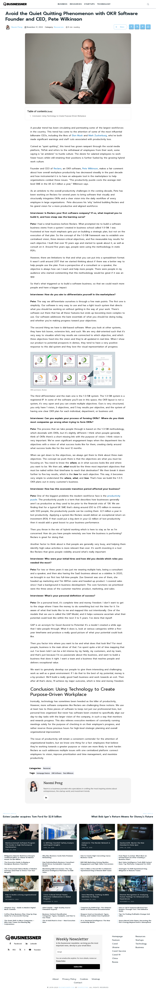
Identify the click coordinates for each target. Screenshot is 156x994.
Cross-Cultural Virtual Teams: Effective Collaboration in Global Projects (57, 897)
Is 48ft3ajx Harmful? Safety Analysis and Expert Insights (59, 844)
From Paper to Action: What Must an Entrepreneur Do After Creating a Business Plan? (133, 857)
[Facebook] (131, 26)
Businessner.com (67, 987)
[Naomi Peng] (8, 27)
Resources (59, 27)
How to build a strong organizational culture (20, 896)
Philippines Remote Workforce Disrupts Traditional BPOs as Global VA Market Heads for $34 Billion (19, 857)
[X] (137, 26)
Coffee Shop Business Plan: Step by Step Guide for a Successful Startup (20, 915)
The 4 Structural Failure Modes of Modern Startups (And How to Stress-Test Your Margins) (20, 870)
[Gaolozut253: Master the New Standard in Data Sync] (135, 832)
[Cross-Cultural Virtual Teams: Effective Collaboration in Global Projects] (59, 883)
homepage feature (43, 773)
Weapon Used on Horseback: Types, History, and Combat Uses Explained (95, 915)
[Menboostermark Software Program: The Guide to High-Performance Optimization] (21, 832)
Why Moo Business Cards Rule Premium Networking (57, 857)
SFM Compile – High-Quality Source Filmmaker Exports (56, 908)
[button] (148, 4)
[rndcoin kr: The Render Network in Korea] (97, 832)
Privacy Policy (60, 961)
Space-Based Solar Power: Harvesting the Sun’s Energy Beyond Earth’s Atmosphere (135, 921)
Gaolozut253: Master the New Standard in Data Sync (132, 844)
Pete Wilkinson (68, 773)
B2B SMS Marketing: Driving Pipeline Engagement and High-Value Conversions (97, 863)
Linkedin (33, 944)
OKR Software (56, 773)
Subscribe (78, 966)
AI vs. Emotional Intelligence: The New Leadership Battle (95, 921)
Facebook (18, 944)
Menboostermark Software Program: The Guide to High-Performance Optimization (20, 845)
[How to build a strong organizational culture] (21, 883)
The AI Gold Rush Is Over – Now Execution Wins (58, 921)
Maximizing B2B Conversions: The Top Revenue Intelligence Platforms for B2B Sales (57, 870)
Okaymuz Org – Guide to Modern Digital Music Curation (20, 908)
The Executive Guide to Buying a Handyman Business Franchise (17, 863)
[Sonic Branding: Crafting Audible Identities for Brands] (97, 883)
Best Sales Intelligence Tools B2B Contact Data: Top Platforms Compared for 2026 (135, 863)
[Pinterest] (142, 26)
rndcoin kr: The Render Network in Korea (96, 844)
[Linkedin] (46, 797)
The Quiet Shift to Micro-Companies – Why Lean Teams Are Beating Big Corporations (19, 922)
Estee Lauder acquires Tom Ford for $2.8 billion (32, 816)
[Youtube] (30, 949)
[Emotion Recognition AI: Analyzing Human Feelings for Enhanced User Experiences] (135, 883)
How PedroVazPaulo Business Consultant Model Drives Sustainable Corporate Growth (58, 864)
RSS (14, 950)
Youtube (37, 950)
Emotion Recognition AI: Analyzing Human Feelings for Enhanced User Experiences (134, 897)
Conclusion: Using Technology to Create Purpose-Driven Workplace (59, 116)
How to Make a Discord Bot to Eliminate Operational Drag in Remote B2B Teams (96, 870)
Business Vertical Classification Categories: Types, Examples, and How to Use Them (58, 916)
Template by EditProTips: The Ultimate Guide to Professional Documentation (96, 908)
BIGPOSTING (83, 987)
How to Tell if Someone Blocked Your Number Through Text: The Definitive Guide (133, 909)
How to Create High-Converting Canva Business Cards (95, 857)
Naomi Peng (16, 27)
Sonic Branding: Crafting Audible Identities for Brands (95, 896)
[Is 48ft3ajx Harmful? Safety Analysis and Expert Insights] (59, 832)
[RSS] (8, 949)
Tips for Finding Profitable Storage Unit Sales (134, 915)
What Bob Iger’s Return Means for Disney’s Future (122, 816)
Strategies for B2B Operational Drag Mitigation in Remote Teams (133, 870)
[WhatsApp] (148, 26)
